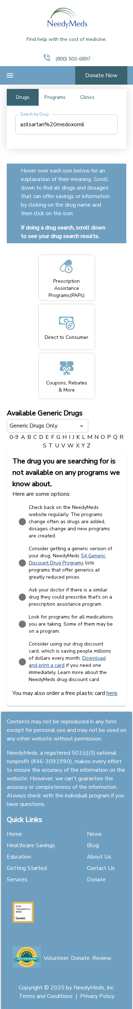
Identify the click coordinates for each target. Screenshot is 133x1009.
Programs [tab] (55, 97)
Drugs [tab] (22, 97)
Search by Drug (34, 114)
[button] (46, 57)
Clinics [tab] (87, 97)
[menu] (9, 75)
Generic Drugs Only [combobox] (33, 426)
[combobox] (61, 124)
